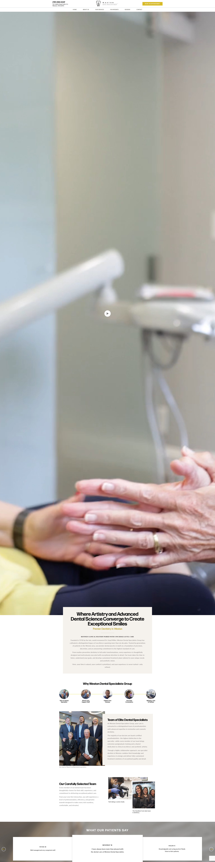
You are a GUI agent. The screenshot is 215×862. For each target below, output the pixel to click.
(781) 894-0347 (58, 2)
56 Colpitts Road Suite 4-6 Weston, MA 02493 (60, 4)
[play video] (107, 313)
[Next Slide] (211, 849)
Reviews (127, 9)
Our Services (99, 9)
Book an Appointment (152, 3)
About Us (86, 9)
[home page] (107, 4)
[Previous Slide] (4, 849)
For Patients (114, 9)
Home (75, 9)
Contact (139, 9)
